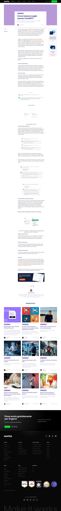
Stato (33, 471)
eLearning (48, 457)
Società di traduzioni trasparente (21, 474)
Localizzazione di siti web (36, 446)
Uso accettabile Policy (7, 457)
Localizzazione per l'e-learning (37, 451)
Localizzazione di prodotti (36, 453)
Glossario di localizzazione (22, 471)
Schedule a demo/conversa (18, 427)
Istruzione (48, 453)
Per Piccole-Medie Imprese (22, 451)
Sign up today (22, 279)
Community (6, 473)
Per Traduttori (20, 444)
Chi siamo (5, 444)
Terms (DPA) (6, 455)
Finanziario (48, 444)
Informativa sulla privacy (8, 451)
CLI (33, 469)
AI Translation (6, 480)
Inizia (53, 40)
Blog (4, 467)
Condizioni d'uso (6, 453)
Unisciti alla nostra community (53, 55)
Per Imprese (20, 446)
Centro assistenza (7, 471)
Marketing (48, 446)
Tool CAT (5, 482)
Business (48, 455)
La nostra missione (7, 446)
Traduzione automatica (7, 484)
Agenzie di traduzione (21, 476)
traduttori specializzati (31, 30)
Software (48, 451)
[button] (13, 1)
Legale (48, 448)
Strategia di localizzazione (22, 469)
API (33, 467)
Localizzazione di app (35, 448)
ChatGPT (29, 235)
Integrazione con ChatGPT (22, 453)
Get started (7, 426)
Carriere (5, 448)
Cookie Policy (6, 459)
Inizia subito (54, 1)
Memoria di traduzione (7, 478)
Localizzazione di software (22, 467)
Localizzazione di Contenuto (36, 444)
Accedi (50, 1)
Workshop (5, 469)
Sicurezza (5, 476)
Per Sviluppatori (20, 448)
